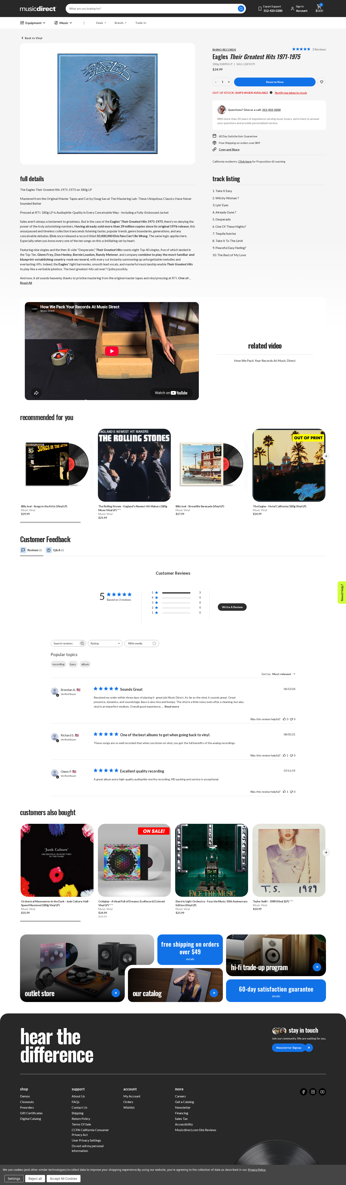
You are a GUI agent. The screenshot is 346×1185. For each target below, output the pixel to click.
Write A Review (232, 607)
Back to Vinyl (33, 38)
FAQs (75, 1102)
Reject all (35, 1178)
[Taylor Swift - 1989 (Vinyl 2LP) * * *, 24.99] (288, 860)
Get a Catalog (184, 1102)
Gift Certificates (31, 1113)
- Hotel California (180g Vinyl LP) (279, 506)
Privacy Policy (256, 1170)
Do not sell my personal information (88, 1148)
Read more (172, 706)
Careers (180, 1096)
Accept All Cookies (63, 1178)
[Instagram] (313, 1091)
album (85, 664)
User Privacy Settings (86, 1140)
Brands (119, 22)
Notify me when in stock (291, 92)
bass (73, 664)
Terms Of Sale (81, 1124)
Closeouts (27, 1102)
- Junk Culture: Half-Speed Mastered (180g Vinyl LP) (55, 903)
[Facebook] (303, 1091)
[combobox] (105, 643)
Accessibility (184, 1124)
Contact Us (79, 1107)
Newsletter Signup (288, 1047)
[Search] (241, 8)
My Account (131, 1096)
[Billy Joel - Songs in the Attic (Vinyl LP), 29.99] (57, 465)
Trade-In (140, 22)
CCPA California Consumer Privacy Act (90, 1132)
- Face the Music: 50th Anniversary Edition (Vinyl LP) (211, 903)
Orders (128, 1102)
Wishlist (129, 1107)
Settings (14, 1178)
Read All (26, 283)
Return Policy (81, 1118)
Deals (99, 22)
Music (63, 23)
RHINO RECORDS (224, 49)
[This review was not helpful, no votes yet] (291, 719)
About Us (78, 1096)
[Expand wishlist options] (321, 82)
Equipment (33, 23)
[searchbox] (64, 643)
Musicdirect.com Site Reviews (195, 1130)
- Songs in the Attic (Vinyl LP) (44, 506)
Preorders (27, 1107)
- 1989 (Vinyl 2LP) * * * (273, 901)
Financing (181, 1113)
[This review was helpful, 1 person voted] (284, 755)
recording (58, 664)
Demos (25, 1096)
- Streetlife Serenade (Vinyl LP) (200, 506)
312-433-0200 (271, 109)
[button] (326, 458)
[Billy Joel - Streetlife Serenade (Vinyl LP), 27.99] (211, 465)
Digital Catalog (30, 1118)
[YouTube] (322, 1091)
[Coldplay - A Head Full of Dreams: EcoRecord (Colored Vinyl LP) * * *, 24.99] (134, 860)
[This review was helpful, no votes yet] (284, 719)
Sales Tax (181, 1118)
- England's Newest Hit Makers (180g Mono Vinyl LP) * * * (132, 508)
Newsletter (183, 1107)
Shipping (77, 1113)
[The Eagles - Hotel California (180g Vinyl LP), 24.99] (288, 465)
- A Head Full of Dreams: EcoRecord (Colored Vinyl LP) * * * (131, 903)
